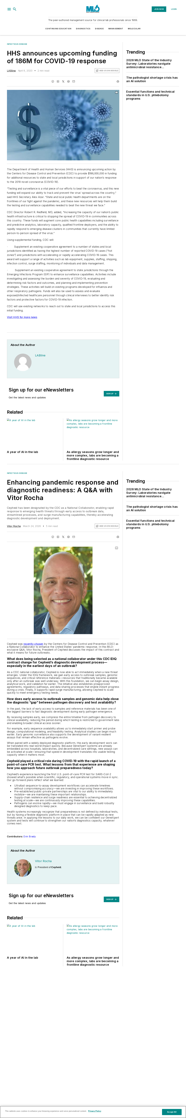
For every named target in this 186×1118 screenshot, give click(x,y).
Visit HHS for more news (22, 317)
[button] (9, 9)
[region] (93, 1112)
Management (115, 29)
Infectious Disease (17, 44)
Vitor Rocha (14, 526)
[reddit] (68, 81)
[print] (117, 81)
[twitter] (63, 81)
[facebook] (52, 81)
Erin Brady (30, 836)
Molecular (134, 29)
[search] (14, 9)
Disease (99, 29)
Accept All (171, 1112)
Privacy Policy (94, 1111)
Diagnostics (83, 29)
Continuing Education (58, 29)
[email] (73, 81)
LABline (11, 70)
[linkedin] (58, 81)
